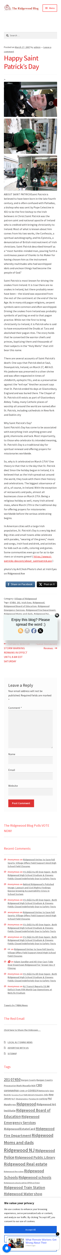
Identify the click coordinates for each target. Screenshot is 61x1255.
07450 (13, 602)
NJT (13, 1098)
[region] (30, 1226)
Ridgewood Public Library (35, 1157)
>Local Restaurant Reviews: (46, 646)
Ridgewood (38, 602)
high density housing (33, 1094)
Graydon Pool (17, 1095)
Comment (15, 707)
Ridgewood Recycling (14, 1171)
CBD (39, 1085)
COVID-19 (23, 1091)
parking (43, 1098)
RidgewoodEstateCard (19, 1129)
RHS (14, 1104)
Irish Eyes (27, 602)
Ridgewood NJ (19, 1150)
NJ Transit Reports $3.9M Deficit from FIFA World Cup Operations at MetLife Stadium (30, 990)
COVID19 (33, 1090)
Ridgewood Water (18, 1193)
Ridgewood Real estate (25, 1164)
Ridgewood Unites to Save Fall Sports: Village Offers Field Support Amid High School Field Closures (32, 863)
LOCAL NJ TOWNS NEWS (20, 1042)
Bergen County (28, 1080)
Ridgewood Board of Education (20, 606)
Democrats (43, 1090)
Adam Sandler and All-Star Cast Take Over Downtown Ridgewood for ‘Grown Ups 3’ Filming (31, 965)
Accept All (30, 1229)
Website (13, 785)
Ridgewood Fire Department (40, 610)
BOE (33, 1085)
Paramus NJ (34, 1099)
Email (11, 770)
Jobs (45, 1094)
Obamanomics (22, 1098)
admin (37, 47)
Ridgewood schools (34, 1177)
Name (11, 754)
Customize (30, 1238)
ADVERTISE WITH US (18, 1047)
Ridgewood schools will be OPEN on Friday (22, 1183)
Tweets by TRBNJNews (16, 1005)
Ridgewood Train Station (24, 1187)
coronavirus (11, 1090)
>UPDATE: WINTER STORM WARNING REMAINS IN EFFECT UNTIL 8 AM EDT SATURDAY (17, 652)
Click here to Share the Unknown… (22, 1030)
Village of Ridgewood (25, 598)
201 (18, 602)
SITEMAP (12, 1053)
